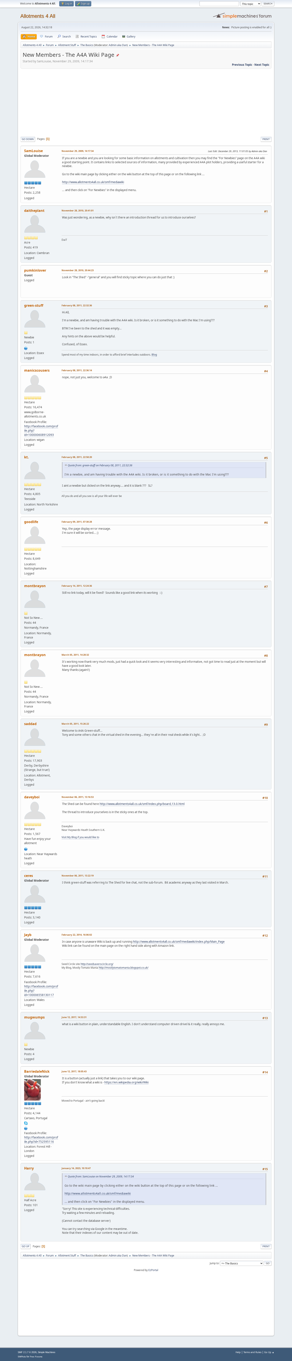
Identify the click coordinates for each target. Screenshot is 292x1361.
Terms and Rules (252, 1352)
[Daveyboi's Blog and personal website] (26, 849)
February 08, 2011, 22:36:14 (77, 370)
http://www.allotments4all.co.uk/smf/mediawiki (93, 182)
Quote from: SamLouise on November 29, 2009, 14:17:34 (101, 1176)
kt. (26, 457)
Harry (29, 1168)
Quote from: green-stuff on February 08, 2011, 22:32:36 (100, 465)
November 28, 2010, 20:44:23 (78, 270)
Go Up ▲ (269, 1352)
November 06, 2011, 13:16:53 (78, 797)
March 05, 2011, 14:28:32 (75, 654)
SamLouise (33, 150)
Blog (154, 354)
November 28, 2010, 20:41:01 (78, 210)
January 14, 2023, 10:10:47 (76, 1168)
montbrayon (35, 585)
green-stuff (33, 305)
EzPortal (153, 1270)
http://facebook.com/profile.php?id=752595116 (41, 1139)
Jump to (214, 1263)
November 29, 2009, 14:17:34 (78, 151)
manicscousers (37, 370)
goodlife (31, 521)
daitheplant (34, 210)
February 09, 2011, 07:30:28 (77, 521)
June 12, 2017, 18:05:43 (74, 1071)
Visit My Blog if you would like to (80, 837)
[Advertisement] (146, 102)
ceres (28, 875)
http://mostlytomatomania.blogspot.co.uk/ (123, 967)
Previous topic (242, 65)
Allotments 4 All (37, 16)
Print (266, 139)
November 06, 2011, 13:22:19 (78, 875)
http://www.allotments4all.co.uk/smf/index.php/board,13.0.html (142, 804)
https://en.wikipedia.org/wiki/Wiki (126, 1082)
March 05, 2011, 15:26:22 (75, 723)
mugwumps (34, 1017)
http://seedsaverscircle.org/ (97, 964)
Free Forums (36, 1356)
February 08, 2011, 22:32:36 (77, 305)
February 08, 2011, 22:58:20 (77, 457)
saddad (30, 723)
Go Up (25, 1246)
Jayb (27, 934)
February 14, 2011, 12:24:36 (77, 585)
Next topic (261, 65)
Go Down (28, 139)
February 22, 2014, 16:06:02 (77, 934)
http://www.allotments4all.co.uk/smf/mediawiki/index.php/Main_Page (179, 942)
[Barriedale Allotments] (26, 1128)
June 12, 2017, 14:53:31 (74, 1017)
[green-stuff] (26, 348)
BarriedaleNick (37, 1071)
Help (238, 1352)
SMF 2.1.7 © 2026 (27, 1352)
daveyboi (32, 797)
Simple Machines (46, 1352)
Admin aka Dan (118, 45)
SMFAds (22, 1356)
